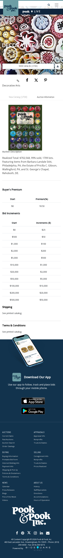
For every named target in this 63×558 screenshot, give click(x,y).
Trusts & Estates (40, 443)
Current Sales (7, 436)
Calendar (6, 486)
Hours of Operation (42, 500)
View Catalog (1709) (28, 66)
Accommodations (41, 497)
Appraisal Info (39, 436)
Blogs (4, 493)
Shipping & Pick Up (10, 470)
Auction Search (8, 443)
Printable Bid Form (10, 459)
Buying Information (10, 456)
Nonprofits (38, 439)
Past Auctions (7, 439)
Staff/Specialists (40, 490)
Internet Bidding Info (10, 463)
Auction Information (45, 97)
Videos (5, 500)
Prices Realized (40, 466)
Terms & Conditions (10, 477)
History (37, 486)
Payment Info (7, 466)
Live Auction (13, 39)
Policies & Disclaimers (11, 473)
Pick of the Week (9, 497)
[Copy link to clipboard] (18, 80)
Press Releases (8, 490)
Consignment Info (41, 456)
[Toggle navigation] (56, 5)
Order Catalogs (8, 446)
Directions (38, 493)
